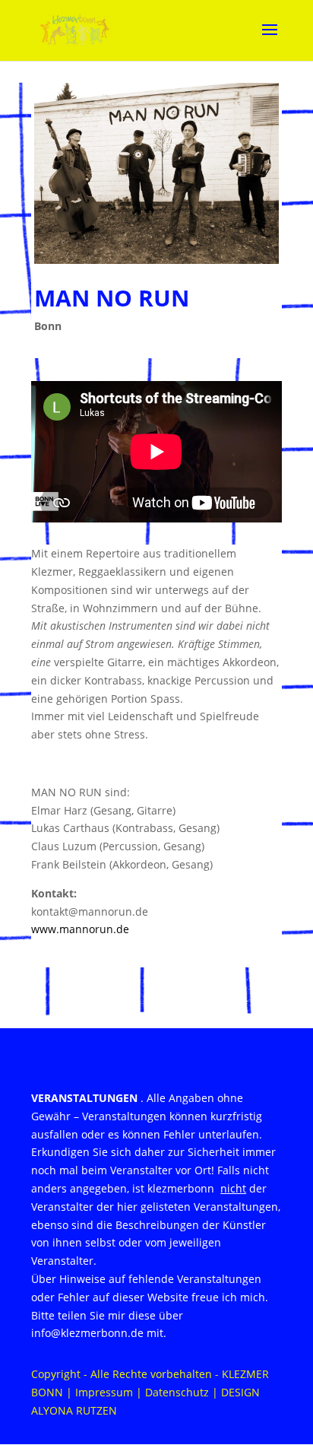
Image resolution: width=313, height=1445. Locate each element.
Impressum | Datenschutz (142, 1392)
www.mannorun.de (80, 929)
